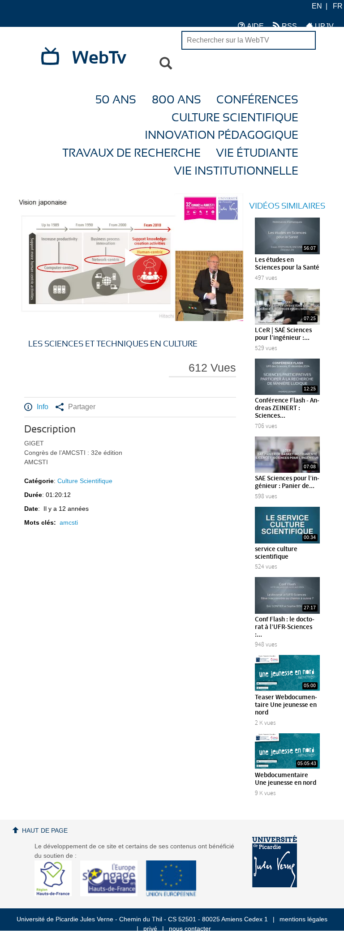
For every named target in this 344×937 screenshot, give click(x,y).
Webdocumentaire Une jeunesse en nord (285, 779)
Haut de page (45, 830)
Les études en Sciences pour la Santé (287, 264)
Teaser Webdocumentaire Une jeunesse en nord (286, 705)
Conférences (257, 100)
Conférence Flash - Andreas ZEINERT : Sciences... (287, 408)
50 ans (115, 100)
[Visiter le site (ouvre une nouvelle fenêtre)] (56, 894)
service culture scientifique (276, 553)
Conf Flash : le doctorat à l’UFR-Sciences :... (284, 627)
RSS (288, 26)
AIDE (254, 26)
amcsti (69, 522)
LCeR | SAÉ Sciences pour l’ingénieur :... (283, 334)
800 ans (176, 100)
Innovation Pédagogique (221, 135)
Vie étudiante (257, 153)
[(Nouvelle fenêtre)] (274, 861)
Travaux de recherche (131, 153)
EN (317, 6)
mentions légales (303, 919)
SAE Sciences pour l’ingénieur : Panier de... (287, 482)
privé (150, 928)
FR (338, 6)
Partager (81, 407)
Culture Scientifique (235, 118)
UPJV (323, 26)
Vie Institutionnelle (236, 171)
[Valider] (165, 63)
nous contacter (190, 928)
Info (42, 407)
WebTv (99, 58)
